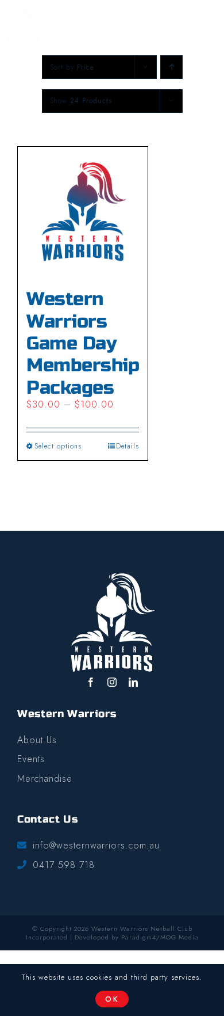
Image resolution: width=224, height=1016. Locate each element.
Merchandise (44, 779)
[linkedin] (133, 682)
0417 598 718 (64, 865)
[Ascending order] (171, 67)
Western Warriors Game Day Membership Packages (82, 343)
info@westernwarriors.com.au (96, 846)
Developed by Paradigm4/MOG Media (137, 937)
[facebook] (91, 682)
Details (127, 446)
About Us (37, 741)
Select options (58, 446)
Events (31, 760)
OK (112, 999)
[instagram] (112, 682)
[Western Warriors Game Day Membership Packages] (83, 212)
